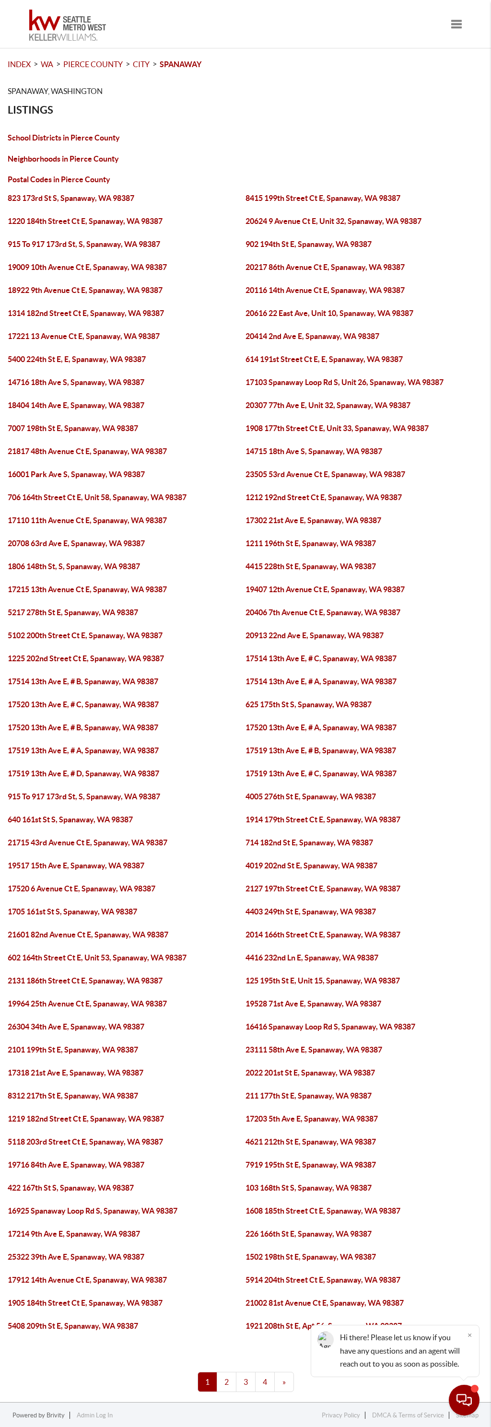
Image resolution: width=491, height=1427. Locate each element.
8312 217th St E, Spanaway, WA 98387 (73, 1095)
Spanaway (180, 64)
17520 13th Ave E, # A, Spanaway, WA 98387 (321, 727)
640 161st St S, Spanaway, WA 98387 (70, 819)
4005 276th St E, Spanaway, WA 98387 (311, 796)
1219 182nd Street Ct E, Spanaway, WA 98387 (86, 1119)
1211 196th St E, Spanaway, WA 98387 (311, 543)
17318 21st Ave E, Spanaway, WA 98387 (75, 1072)
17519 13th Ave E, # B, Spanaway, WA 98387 (321, 750)
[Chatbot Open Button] (464, 1400)
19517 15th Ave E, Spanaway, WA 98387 (76, 865)
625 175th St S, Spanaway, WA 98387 (309, 704)
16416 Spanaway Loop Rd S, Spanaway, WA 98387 (330, 1026)
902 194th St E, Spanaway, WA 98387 (309, 244)
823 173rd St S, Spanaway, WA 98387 (71, 198)
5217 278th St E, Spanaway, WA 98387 (73, 612)
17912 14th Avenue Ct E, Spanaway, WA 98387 (87, 1280)
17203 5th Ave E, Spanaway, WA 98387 (312, 1119)
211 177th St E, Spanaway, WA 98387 (309, 1095)
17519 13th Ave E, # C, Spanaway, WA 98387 (321, 773)
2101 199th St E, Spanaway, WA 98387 (73, 1049)
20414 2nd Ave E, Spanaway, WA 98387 (312, 336)
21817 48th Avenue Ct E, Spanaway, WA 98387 (87, 451)
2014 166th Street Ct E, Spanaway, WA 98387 (323, 934)
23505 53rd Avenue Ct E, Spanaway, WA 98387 (325, 474)
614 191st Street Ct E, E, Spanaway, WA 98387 (324, 359)
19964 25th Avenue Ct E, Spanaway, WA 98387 (87, 1003)
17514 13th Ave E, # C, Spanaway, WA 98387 (321, 658)
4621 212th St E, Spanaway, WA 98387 (311, 1142)
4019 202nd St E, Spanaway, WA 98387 (311, 865)
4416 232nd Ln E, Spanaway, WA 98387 (312, 957)
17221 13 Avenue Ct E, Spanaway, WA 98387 (84, 336)
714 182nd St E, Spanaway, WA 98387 (309, 842)
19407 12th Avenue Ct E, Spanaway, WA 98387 (325, 589)
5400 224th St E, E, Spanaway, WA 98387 (77, 359)
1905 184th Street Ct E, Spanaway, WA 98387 (85, 1303)
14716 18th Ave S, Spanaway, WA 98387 (76, 382)
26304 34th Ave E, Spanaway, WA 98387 (76, 1026)
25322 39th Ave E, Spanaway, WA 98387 (76, 1257)
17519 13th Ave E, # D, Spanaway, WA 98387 (83, 773)
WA (47, 64)
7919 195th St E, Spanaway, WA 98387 (311, 1165)
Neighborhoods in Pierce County (63, 158)
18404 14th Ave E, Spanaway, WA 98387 (76, 405)
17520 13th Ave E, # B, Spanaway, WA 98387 (83, 727)
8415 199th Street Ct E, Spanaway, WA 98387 (323, 198)
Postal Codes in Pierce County (59, 179)
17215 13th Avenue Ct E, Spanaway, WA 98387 (87, 589)
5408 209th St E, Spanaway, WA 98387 (73, 1326)
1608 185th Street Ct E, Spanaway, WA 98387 (323, 1211)
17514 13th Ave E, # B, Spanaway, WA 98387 (83, 681)
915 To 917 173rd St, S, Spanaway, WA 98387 (84, 244)
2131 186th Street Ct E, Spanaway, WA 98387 (85, 980)
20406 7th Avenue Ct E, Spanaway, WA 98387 (323, 612)
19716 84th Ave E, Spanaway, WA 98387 (76, 1165)
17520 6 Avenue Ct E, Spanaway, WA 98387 (81, 888)
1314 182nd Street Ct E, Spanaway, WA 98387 (86, 313)
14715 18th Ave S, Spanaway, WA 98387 (314, 451)
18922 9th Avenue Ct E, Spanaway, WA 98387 (85, 290)
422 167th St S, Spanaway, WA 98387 (71, 1188)
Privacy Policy (341, 1415)
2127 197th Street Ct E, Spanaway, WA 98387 (323, 888)
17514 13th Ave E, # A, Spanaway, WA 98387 (321, 681)
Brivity (56, 1415)
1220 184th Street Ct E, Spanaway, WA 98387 (85, 221)
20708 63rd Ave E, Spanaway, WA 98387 (76, 543)
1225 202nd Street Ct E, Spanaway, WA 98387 (86, 658)
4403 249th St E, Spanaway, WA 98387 (311, 911)
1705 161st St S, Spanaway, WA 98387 (72, 911)
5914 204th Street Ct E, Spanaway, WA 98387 (323, 1280)
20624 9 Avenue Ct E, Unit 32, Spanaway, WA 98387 (333, 221)
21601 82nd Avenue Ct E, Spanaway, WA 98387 (88, 934)
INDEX (19, 64)
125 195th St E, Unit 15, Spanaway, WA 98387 (323, 980)
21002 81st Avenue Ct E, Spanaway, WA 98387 (325, 1303)
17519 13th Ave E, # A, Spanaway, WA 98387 (83, 750)
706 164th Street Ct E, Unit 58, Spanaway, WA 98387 (97, 497)
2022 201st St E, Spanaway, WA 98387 (310, 1072)
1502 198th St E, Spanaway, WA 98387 (311, 1257)
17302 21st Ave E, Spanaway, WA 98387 (313, 520)
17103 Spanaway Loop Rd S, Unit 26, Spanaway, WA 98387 (345, 382)
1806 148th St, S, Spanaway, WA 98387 (74, 566)
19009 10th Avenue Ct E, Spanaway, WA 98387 (87, 267)
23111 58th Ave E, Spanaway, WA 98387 (314, 1049)
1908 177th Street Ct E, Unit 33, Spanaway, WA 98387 (337, 428)
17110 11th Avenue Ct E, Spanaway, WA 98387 (87, 520)
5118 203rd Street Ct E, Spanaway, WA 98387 (85, 1142)
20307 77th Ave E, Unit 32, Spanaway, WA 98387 (328, 405)
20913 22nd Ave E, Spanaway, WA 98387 (315, 635)
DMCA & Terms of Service (408, 1415)
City (141, 64)
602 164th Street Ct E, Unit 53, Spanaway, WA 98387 (97, 957)
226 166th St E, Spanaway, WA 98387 (309, 1234)
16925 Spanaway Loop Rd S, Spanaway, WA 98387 (92, 1211)
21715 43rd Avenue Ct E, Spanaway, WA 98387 (87, 842)
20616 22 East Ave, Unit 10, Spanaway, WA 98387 (329, 313)
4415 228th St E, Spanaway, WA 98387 (311, 566)
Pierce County (93, 64)
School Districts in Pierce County (64, 137)
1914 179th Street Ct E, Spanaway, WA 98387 (323, 819)
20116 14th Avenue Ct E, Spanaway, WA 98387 (325, 290)
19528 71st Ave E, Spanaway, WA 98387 (313, 1003)
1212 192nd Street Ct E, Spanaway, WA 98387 (324, 497)
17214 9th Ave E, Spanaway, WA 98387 (74, 1234)
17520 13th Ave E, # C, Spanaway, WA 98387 (83, 704)
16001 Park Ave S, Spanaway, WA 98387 (76, 474)
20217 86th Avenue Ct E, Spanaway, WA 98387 (325, 267)
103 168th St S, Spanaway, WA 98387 (309, 1188)
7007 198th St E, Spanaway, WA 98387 (73, 428)
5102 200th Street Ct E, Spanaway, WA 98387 (85, 635)
